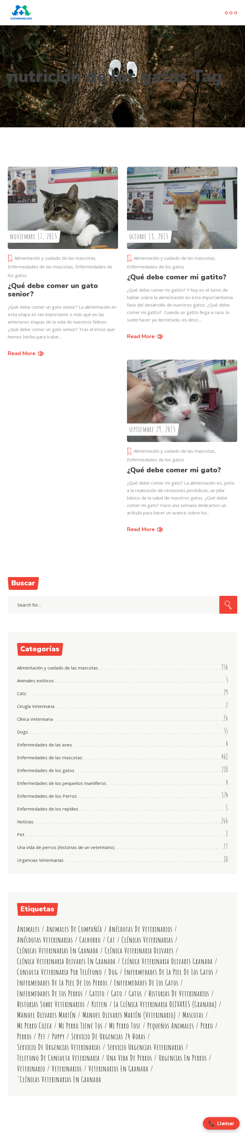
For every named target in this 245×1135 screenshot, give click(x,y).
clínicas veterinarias (147, 940)
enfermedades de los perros (50, 993)
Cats (21, 693)
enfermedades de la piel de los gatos (168, 972)
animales (28, 929)
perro (206, 1025)
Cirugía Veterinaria (35, 706)
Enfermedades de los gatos (155, 267)
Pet (20, 834)
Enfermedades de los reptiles (47, 809)
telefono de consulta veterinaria (58, 1058)
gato (116, 993)
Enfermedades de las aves (44, 745)
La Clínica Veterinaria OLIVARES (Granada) (165, 1004)
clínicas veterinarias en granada (57, 950)
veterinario (31, 1068)
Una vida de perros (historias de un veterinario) (65, 847)
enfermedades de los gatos (146, 982)
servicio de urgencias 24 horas (108, 1036)
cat (111, 940)
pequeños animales (170, 1025)
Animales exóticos (35, 681)
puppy (58, 1036)
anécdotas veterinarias (45, 940)
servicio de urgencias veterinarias (59, 1047)
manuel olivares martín (46, 1015)
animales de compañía (74, 929)
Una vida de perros (129, 1058)
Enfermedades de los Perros (47, 796)
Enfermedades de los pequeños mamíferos (61, 783)
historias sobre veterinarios (51, 1004)
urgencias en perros (183, 1058)
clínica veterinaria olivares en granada (66, 961)
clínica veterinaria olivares (139, 950)
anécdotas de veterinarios (140, 929)
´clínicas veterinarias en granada (59, 1079)
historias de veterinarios (178, 993)
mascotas (193, 1015)
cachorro (90, 940)
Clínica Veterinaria (35, 719)
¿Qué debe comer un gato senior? (53, 290)
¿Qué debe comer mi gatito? (176, 277)
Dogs (22, 732)
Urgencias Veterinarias (40, 860)
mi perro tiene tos (80, 1025)
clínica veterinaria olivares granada (167, 961)
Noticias (25, 822)
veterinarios (67, 1068)
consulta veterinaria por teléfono (59, 972)
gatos (135, 993)
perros (24, 1036)
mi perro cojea (34, 1025)
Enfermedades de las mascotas (40, 267)
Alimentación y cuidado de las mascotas (54, 258)
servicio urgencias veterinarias (145, 1047)
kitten (99, 1004)
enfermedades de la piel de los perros (62, 982)
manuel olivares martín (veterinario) (129, 1015)
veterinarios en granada (118, 1068)
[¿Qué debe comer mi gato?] (182, 401)
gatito (97, 993)
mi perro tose (125, 1025)
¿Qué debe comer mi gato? (174, 470)
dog (113, 972)
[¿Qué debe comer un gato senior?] (63, 208)
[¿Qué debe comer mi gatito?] (182, 208)
